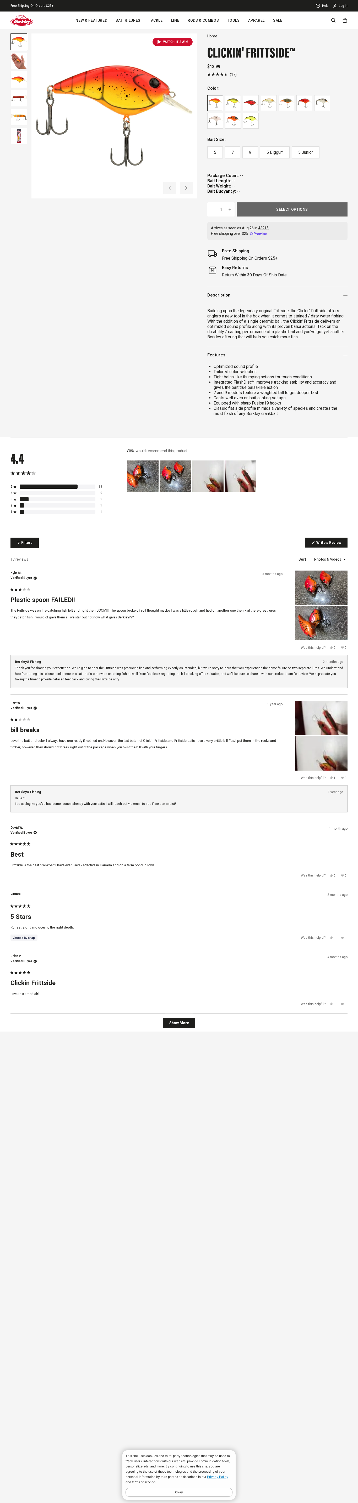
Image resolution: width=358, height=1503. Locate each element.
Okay (179, 1492)
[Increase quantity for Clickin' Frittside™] (229, 209)
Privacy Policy (217, 1477)
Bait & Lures (128, 20)
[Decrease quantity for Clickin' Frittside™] (212, 209)
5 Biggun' (275, 152)
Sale (278, 20)
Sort (303, 559)
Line (175, 20)
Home (212, 36)
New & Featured (91, 20)
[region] (192, 476)
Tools (233, 20)
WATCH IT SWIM (175, 42)
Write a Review (332, 544)
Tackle (156, 20)
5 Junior (305, 152)
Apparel (256, 20)
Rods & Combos (203, 20)
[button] (169, 188)
